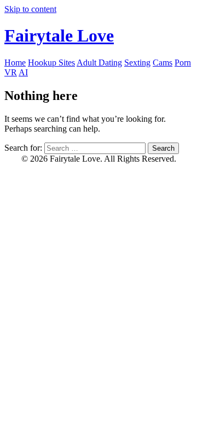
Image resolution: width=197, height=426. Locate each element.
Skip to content (30, 9)
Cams (162, 62)
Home (15, 62)
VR (10, 72)
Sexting (137, 62)
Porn (183, 62)
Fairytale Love (59, 35)
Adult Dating (99, 62)
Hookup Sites (51, 62)
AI (23, 72)
